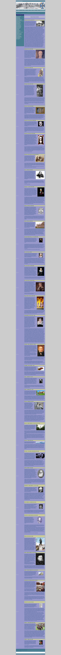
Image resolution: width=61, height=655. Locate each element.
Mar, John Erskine (18, 24)
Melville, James (18, 31)
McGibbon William (18, 28)
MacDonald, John (18, 17)
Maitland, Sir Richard (18, 22)
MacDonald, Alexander (18, 16)
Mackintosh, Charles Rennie (19, 19)
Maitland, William (18, 23)
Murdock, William (18, 37)
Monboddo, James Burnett (19, 33)
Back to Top (17, 94)
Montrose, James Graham (19, 34)
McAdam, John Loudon (18, 27)
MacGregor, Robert (18, 18)
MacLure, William (18, 21)
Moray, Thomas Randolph (18, 36)
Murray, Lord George (18, 38)
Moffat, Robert (17, 32)
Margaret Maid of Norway (18, 26)
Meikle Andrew (17, 29)
